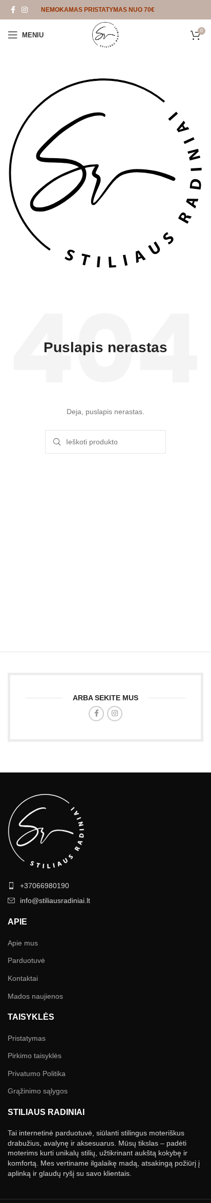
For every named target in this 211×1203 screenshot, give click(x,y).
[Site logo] (105, 34)
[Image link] (46, 830)
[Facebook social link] (13, 10)
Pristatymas (27, 1038)
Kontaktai (23, 978)
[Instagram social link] (24, 10)
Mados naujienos (35, 996)
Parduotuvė (26, 960)
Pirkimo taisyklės (34, 1055)
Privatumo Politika (37, 1073)
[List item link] (105, 885)
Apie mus (23, 943)
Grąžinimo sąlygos (38, 1091)
